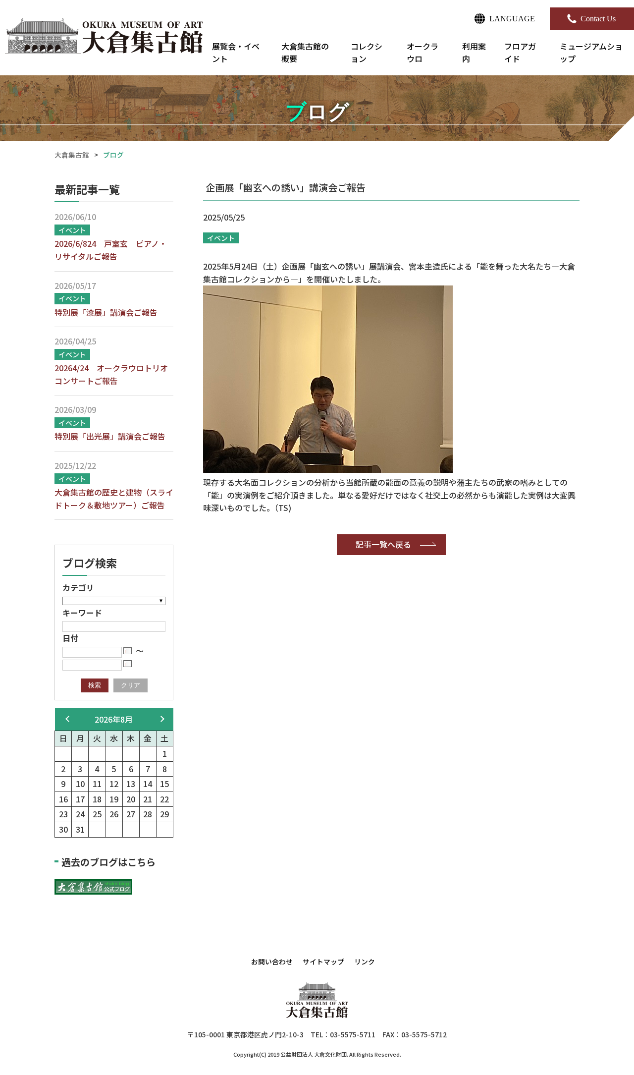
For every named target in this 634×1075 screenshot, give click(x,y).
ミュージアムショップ (591, 52)
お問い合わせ (272, 961)
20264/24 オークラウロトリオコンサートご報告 (111, 374)
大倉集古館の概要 (305, 52)
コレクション (366, 52)
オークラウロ (422, 52)
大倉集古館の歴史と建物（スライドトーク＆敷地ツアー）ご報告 (113, 498)
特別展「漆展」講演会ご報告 (106, 312)
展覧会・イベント (236, 52)
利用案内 (474, 52)
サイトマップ (323, 961)
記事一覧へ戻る (383, 544)
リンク (364, 961)
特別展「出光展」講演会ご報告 (109, 436)
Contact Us (598, 18)
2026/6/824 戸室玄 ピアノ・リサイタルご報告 (110, 249)
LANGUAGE (512, 18)
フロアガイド (520, 52)
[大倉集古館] (104, 37)
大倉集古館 (71, 155)
